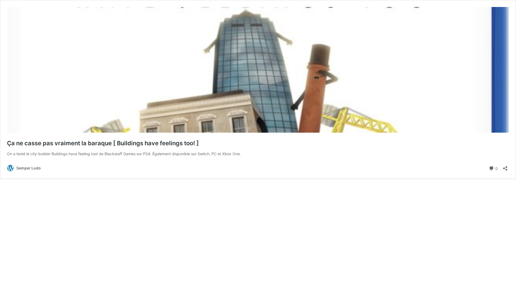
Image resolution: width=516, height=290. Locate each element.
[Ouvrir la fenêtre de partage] (505, 166)
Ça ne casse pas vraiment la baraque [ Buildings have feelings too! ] (103, 143)
